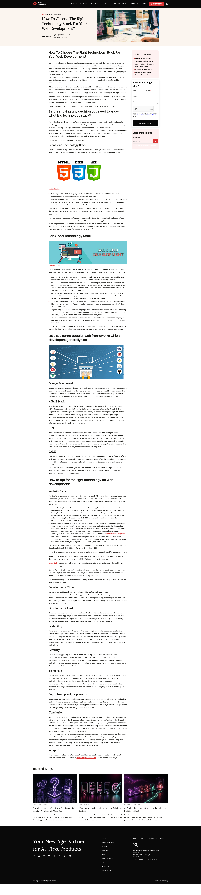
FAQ (103, 863)
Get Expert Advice (145, 123)
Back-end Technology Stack (143, 69)
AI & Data (94, 4)
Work (144, 4)
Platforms (106, 4)
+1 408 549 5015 (138, 860)
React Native (54, 563)
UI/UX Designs (84, 804)
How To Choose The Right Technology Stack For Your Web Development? (144, 60)
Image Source (54, 189)
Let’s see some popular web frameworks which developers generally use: (144, 74)
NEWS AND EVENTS (107, 859)
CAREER (104, 847)
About (104, 839)
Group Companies (108, 843)
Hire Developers (120, 4)
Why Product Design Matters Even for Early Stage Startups (100, 809)
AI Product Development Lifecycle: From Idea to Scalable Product (145, 809)
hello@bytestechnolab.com (155, 860)
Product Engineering (79, 4)
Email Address (136, 137)
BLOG (44, 14)
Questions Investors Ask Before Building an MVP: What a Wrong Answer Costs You (54, 809)
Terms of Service (151, 115)
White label (106, 867)
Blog (103, 855)
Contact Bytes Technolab (86, 758)
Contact (105, 851)
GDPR (157, 881)
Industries (134, 4)
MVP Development (40, 804)
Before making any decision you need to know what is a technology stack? (144, 65)
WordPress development (115, 534)
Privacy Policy (140, 115)
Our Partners (106, 871)
